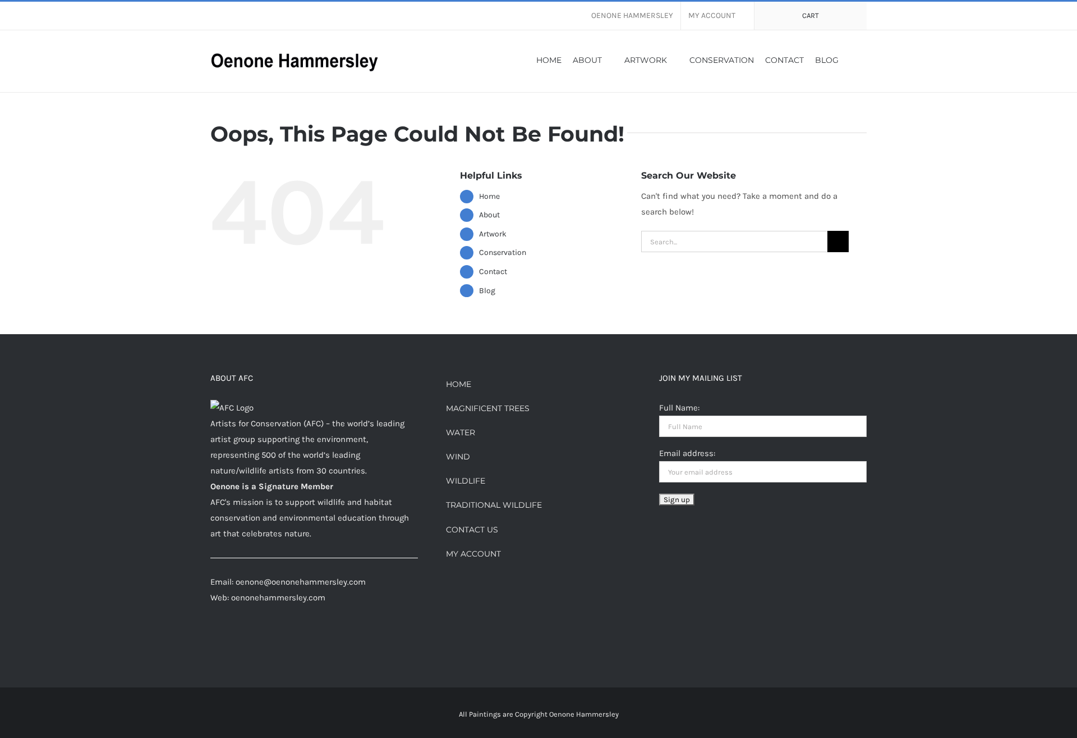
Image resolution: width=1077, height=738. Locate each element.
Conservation (502, 252)
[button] (852, 59)
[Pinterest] (244, 641)
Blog (487, 290)
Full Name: (679, 408)
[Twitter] (274, 641)
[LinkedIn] (259, 641)
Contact (493, 271)
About (489, 215)
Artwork (493, 234)
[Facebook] (213, 641)
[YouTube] (289, 641)
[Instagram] (228, 641)
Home (489, 196)
